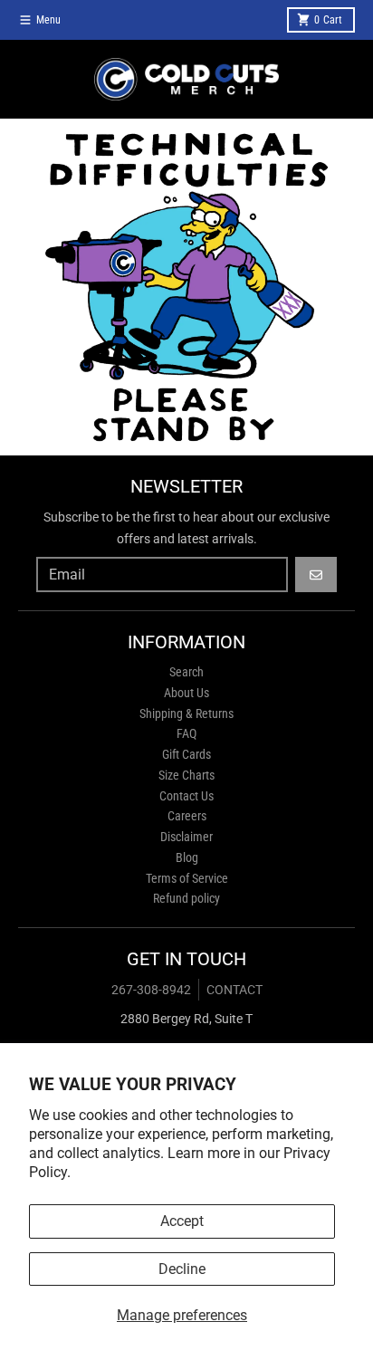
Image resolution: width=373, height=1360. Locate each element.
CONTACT (234, 989)
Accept (182, 1221)
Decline (182, 1269)
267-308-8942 (151, 989)
